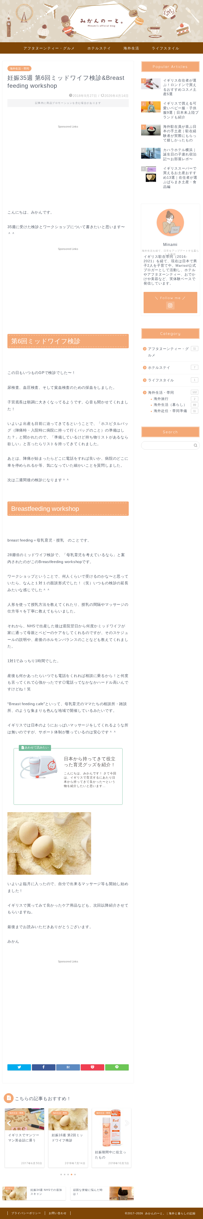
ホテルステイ (99, 48)
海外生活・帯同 (19, 68)
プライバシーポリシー (26, 1213)
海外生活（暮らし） (175, 405)
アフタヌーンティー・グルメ (49, 48)
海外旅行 (174, 399)
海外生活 (131, 48)
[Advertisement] (68, 166)
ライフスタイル (165, 48)
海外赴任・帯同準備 (175, 411)
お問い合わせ (58, 1213)
